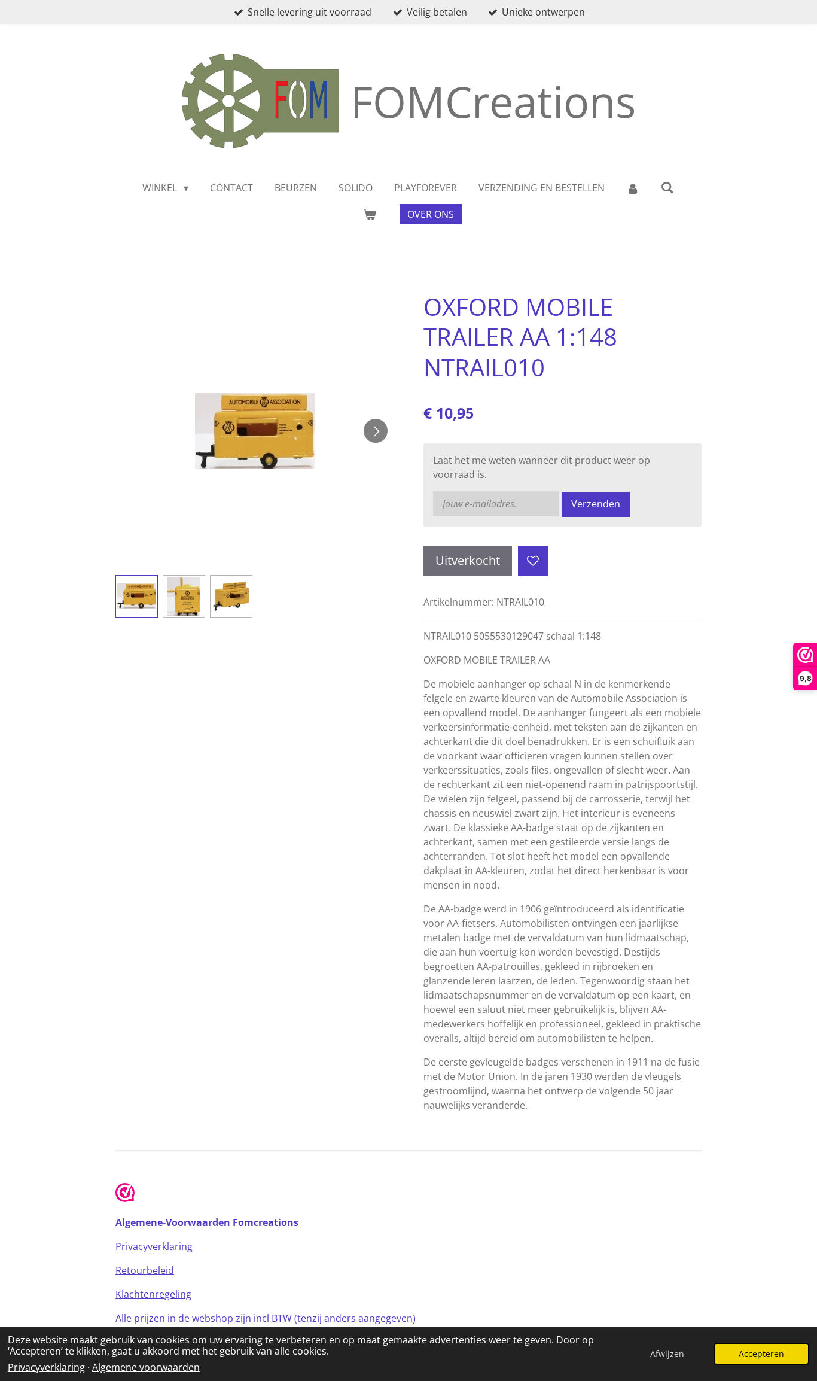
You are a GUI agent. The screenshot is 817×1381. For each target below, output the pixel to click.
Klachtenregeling (153, 1294)
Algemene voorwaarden (146, 1367)
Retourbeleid (144, 1270)
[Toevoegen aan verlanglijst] (533, 561)
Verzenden (595, 503)
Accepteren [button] (761, 1353)
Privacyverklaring (46, 1367)
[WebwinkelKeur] (125, 1194)
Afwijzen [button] (667, 1353)
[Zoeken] (667, 187)
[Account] (632, 188)
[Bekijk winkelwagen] (369, 214)
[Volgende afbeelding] (376, 431)
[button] (136, 596)
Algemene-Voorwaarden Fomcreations (206, 1222)
